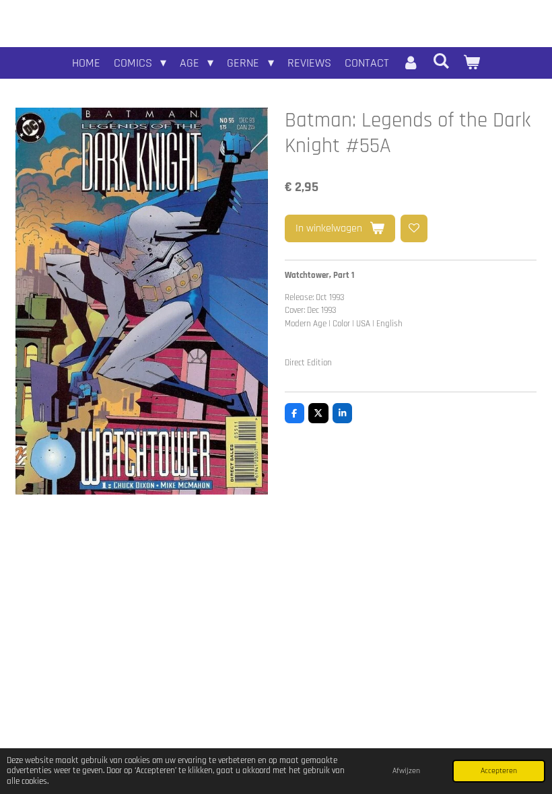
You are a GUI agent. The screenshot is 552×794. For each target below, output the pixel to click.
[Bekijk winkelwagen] (471, 63)
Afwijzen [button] (406, 771)
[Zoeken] (441, 61)
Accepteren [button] (499, 771)
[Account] (411, 63)
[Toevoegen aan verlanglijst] (414, 228)
